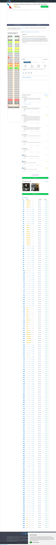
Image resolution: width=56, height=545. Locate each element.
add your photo (46, 181)
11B (24, 285)
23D (24, 437)
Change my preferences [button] (36, 542)
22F (24, 429)
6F (23, 231)
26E (24, 476)
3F (23, 207)
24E (24, 451)
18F (24, 379)
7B (23, 236)
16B (24, 347)
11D (24, 289)
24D (24, 449)
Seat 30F (25, 157)
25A (24, 455)
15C (24, 336)
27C (24, 484)
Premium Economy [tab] (35, 62)
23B (24, 433)
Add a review (33, 209)
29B (24, 507)
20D (24, 400)
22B (24, 420)
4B (23, 211)
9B (23, 260)
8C (23, 250)
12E (24, 303)
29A (24, 505)
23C (24, 435)
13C (24, 312)
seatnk (9, 1)
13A (24, 307)
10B (24, 273)
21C (24, 410)
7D (23, 240)
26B (24, 470)
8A (23, 246)
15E (24, 340)
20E (24, 402)
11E (24, 291)
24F (24, 453)
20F (24, 404)
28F (24, 503)
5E (23, 221)
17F (24, 367)
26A (24, 468)
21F (24, 416)
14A (24, 320)
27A (24, 480)
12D (24, 301)
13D (24, 314)
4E (23, 213)
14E (24, 328)
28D (24, 499)
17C (24, 361)
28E (24, 501)
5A (23, 217)
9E (23, 266)
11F (24, 293)
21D (24, 412)
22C (24, 423)
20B (24, 396)
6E (23, 229)
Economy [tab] (27, 62)
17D (24, 363)
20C (24, 398)
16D (24, 351)
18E (24, 377)
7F (23, 244)
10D (24, 277)
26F (24, 478)
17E (24, 365)
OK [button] (30, 542)
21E (24, 414)
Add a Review (45, 6)
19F (24, 392)
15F (24, 342)
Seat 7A (24, 170)
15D (24, 338)
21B (24, 408)
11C (24, 287)
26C (24, 472)
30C (24, 521)
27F (24, 490)
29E (24, 513)
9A (23, 258)
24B (24, 445)
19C (24, 386)
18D (24, 375)
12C (24, 299)
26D (24, 474)
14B (24, 322)
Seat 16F (25, 144)
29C (24, 509)
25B (24, 457)
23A (24, 431)
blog (48, 1)
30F (24, 527)
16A (24, 344)
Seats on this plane (25, 197)
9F (23, 268)
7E (23, 242)
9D (23, 264)
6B (23, 227)
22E (24, 427)
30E (24, 525)
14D (24, 326)
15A (24, 332)
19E (24, 390)
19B (24, 383)
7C (23, 238)
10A (24, 270)
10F (24, 281)
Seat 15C (25, 130)
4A (23, 209)
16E (24, 353)
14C (24, 324)
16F (24, 355)
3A (23, 201)
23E (24, 439)
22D (24, 425)
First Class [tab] (43, 62)
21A (24, 406)
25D (24, 462)
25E (24, 464)
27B (24, 482)
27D (24, 486)
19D (24, 388)
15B (24, 334)
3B (23, 203)
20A (24, 394)
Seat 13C (25, 163)
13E (24, 316)
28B (24, 494)
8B (23, 248)
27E (24, 488)
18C (24, 373)
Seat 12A (25, 136)
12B (24, 297)
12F (24, 305)
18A (24, 369)
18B (24, 371)
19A (24, 381)
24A (24, 443)
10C (24, 275)
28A (24, 492)
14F (24, 330)
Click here (23, 27)
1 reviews (33, 205)
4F (23, 215)
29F (24, 515)
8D (23, 252)
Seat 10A (25, 110)
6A (23, 225)
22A (24, 418)
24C (24, 447)
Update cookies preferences (3, 544)
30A (24, 517)
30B (24, 519)
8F (23, 256)
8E (23, 254)
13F (24, 318)
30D (24, 523)
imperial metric (45, 59)
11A (24, 283)
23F (24, 441)
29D (24, 511)
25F (24, 466)
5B (23, 219)
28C (24, 496)
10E (24, 279)
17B (24, 359)
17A (24, 357)
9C (23, 262)
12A (24, 295)
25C (24, 460)
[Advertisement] (28, 17)
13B (24, 310)
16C (24, 349)
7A (23, 234)
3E (23, 205)
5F (23, 223)
